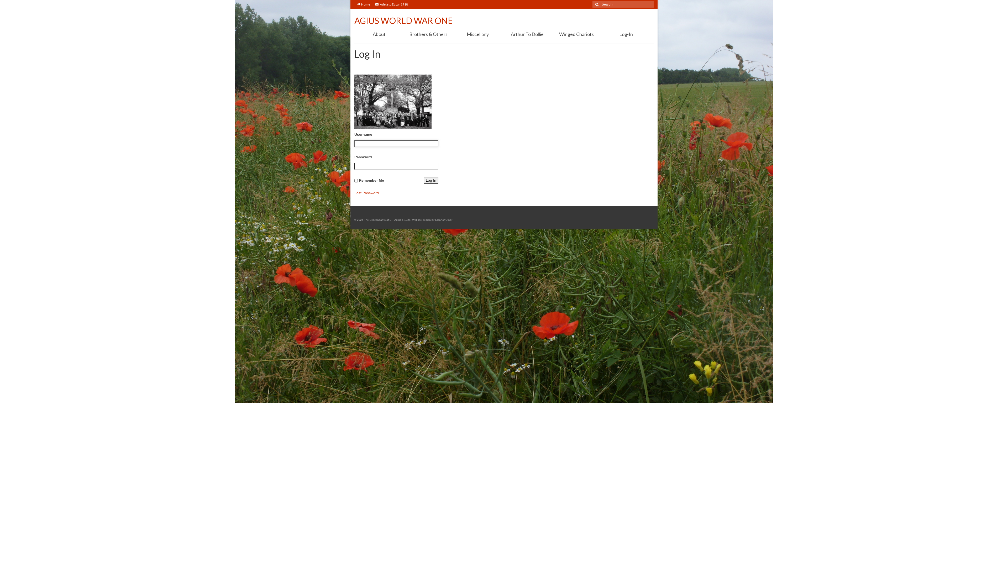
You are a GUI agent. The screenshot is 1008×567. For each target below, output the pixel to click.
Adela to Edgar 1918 (394, 4)
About (379, 34)
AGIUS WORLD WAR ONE (403, 20)
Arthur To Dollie (527, 34)
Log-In (626, 34)
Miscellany (478, 34)
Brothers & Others (428, 34)
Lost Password (366, 193)
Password (363, 157)
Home (365, 4)
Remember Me (371, 180)
